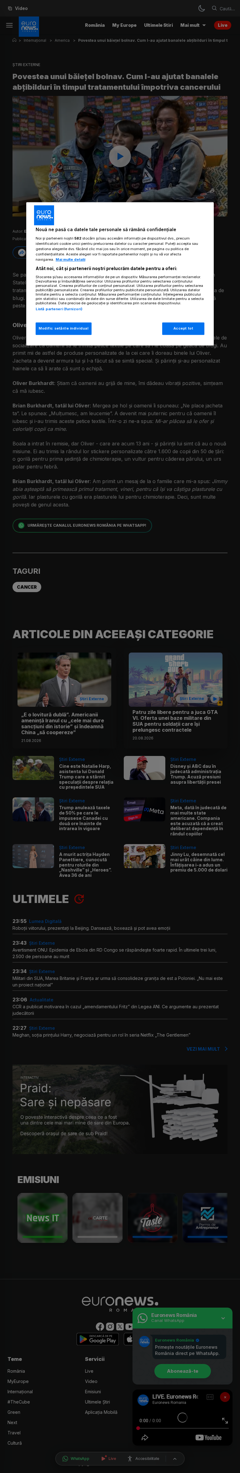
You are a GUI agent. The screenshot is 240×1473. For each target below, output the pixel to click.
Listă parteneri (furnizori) (59, 309)
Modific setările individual (63, 328)
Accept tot (183, 328)
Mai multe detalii (70, 259)
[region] (120, 274)
